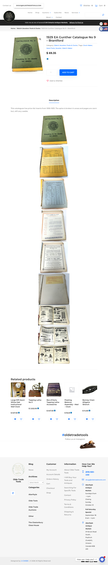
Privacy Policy (70, 500)
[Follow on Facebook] (13, 493)
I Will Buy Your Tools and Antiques (70, 480)
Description (54, 100)
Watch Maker (67, 48)
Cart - (102, 6)
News (67, 13)
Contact (59, 17)
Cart (48, 484)
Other (31, 516)
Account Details (53, 474)
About (48, 17)
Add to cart (68, 72)
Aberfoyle (33, 494)
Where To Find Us (76, 23)
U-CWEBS (24, 561)
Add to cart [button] (15, 419)
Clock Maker (87, 45)
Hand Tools (50, 48)
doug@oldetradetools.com (28, 5)
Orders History (52, 479)
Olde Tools (33, 501)
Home (30, 13)
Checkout (50, 488)
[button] (40, 39)
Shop (37, 13)
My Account (51, 470)
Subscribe (58, 13)
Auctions (45, 13)
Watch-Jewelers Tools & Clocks (28, 28)
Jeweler (58, 48)
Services (75, 13)
